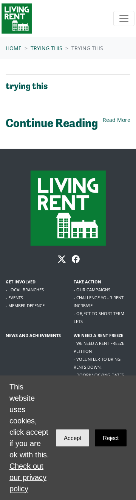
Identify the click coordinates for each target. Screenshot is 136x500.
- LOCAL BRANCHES (25, 289)
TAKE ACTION (87, 282)
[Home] (17, 18)
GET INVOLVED (21, 282)
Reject (111, 438)
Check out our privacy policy (27, 477)
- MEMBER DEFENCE (25, 305)
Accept (72, 438)
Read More (116, 119)
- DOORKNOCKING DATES (99, 375)
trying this (46, 48)
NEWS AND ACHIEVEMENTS (33, 335)
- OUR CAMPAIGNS (92, 289)
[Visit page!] (62, 260)
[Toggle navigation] (123, 18)
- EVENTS (14, 297)
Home (14, 48)
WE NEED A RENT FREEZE (98, 335)
